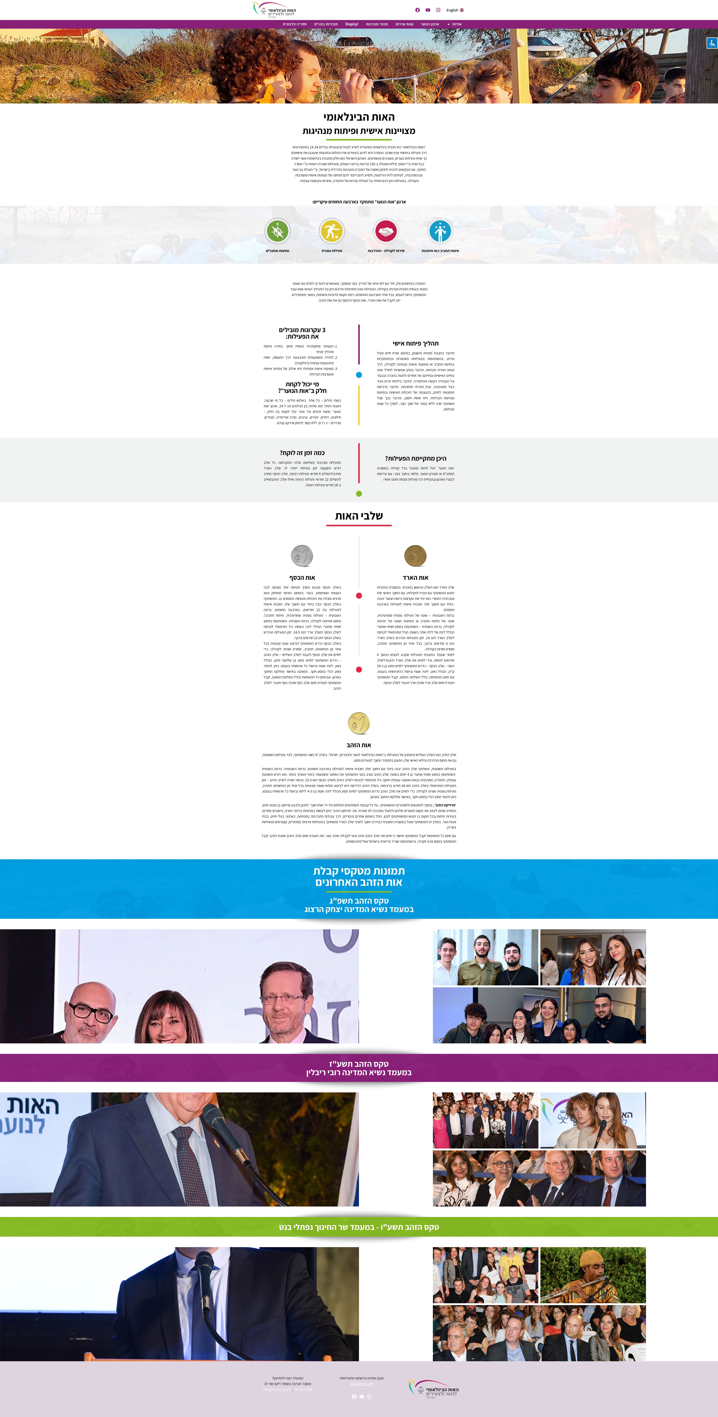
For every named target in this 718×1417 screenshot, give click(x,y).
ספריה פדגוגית (295, 24)
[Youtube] (427, 10)
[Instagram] (438, 10)
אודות (457, 24)
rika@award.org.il (277, 1389)
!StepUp (351, 24)
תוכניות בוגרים (326, 24)
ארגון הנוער (430, 24)
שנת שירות (404, 24)
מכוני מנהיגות (377, 24)
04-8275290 (303, 1389)
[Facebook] (417, 10)
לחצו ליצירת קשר (361, 1383)
